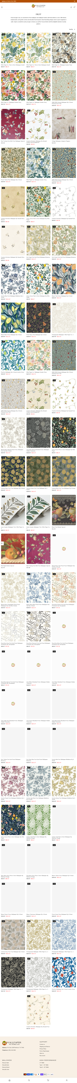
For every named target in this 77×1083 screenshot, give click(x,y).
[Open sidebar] (2, 543)
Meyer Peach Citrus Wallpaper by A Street (12, 914)
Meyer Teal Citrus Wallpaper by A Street (62, 296)
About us (42, 1053)
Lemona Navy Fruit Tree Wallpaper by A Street (13, 488)
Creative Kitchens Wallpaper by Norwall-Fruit (63, 218)
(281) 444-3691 (12, 1050)
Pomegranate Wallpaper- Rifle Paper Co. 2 (62, 334)
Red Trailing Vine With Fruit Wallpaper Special (13, 141)
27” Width (42, 1062)
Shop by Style (5, 1062)
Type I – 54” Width (44, 1065)
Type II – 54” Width (44, 1067)
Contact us (42, 1044)
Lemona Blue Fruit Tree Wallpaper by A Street (63, 488)
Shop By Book (5, 1065)
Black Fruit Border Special (58, 527)
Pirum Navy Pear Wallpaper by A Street (37, 334)
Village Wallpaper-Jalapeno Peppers (61, 141)
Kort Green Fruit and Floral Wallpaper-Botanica (64, 257)
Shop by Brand (5, 1067)
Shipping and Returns (45, 1046)
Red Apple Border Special (7, 565)
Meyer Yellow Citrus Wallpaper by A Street (63, 875)
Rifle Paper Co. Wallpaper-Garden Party (62, 65)
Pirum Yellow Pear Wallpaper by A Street (11, 179)
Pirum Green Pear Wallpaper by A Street (62, 914)
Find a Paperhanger (44, 1051)
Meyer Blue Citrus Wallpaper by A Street (11, 334)
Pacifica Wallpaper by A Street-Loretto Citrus (12, 372)
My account (42, 1055)
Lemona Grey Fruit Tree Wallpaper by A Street (13, 951)
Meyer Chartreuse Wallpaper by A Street (37, 914)
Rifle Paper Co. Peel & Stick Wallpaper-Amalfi (13, 65)
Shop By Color (5, 1069)
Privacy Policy (43, 1048)
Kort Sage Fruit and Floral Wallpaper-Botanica (38, 257)
